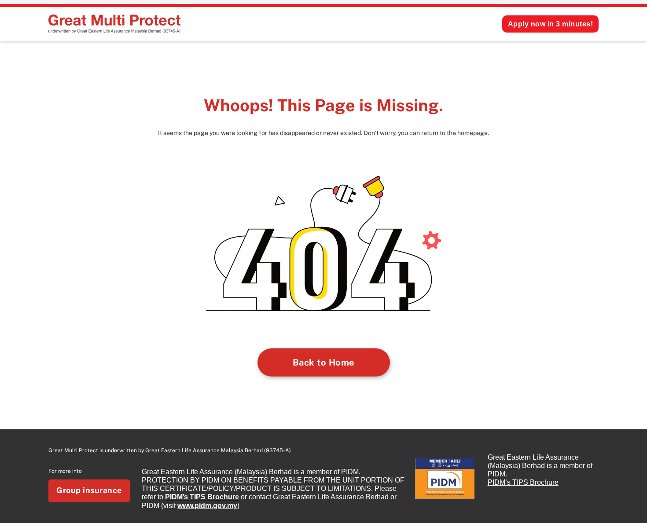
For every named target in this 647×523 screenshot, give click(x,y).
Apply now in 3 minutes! (550, 24)
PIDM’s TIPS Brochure (202, 497)
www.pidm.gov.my (207, 505)
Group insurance (89, 490)
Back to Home (324, 362)
